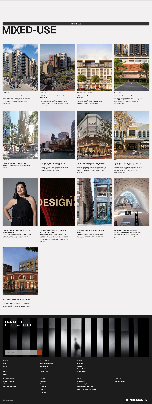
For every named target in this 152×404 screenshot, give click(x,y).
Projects (12, 23)
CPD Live (5, 384)
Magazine (143, 23)
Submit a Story (81, 371)
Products (19, 23)
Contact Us (80, 366)
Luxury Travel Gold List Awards (86, 389)
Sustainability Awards (84, 384)
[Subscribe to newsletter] (39, 352)
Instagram (43, 381)
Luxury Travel (44, 371)
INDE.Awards (81, 381)
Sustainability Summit (9, 387)
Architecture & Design (46, 363)
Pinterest (43, 392)
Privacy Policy (81, 369)
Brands (24, 23)
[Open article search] (147, 24)
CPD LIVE (137, 23)
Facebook (43, 387)
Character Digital (120, 381)
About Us (80, 363)
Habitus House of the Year (85, 387)
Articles (6, 23)
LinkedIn (42, 389)
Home (4, 363)
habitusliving (44, 366)
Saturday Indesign (8, 381)
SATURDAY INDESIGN (129, 23)
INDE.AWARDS (119, 23)
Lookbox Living (44, 369)
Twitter (42, 384)
